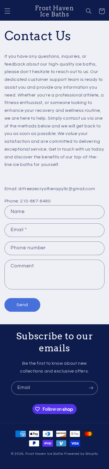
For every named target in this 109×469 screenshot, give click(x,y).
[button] (7, 11)
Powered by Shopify (81, 453)
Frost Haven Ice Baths (44, 453)
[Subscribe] (91, 388)
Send (22, 305)
